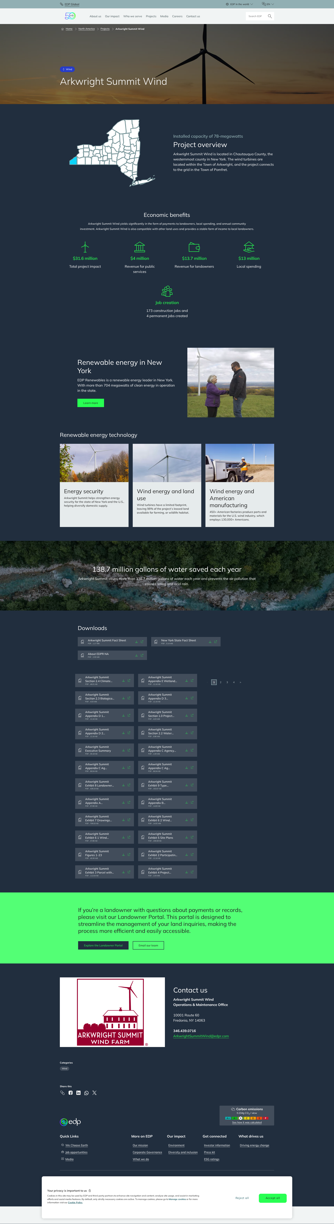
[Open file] (142, 642)
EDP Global (72, 4)
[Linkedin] (78, 1093)
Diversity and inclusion (183, 1152)
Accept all (273, 1198)
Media (69, 1159)
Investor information (217, 1145)
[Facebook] (70, 1093)
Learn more (90, 403)
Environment (176, 1145)
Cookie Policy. (75, 1202)
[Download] (136, 642)
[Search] (270, 16)
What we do (141, 1159)
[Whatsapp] (86, 1093)
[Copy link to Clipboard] (62, 1093)
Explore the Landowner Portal (103, 945)
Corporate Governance (147, 1152)
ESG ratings (211, 1159)
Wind (64, 1068)
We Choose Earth (76, 1145)
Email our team (148, 945)
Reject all (242, 1198)
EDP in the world (239, 4)
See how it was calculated (247, 1122)
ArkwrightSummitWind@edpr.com (201, 1036)
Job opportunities (76, 1152)
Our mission (140, 1145)
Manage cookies (177, 1199)
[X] (94, 1093)
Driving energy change (254, 1145)
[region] (167, 1197)
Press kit (209, 1152)
